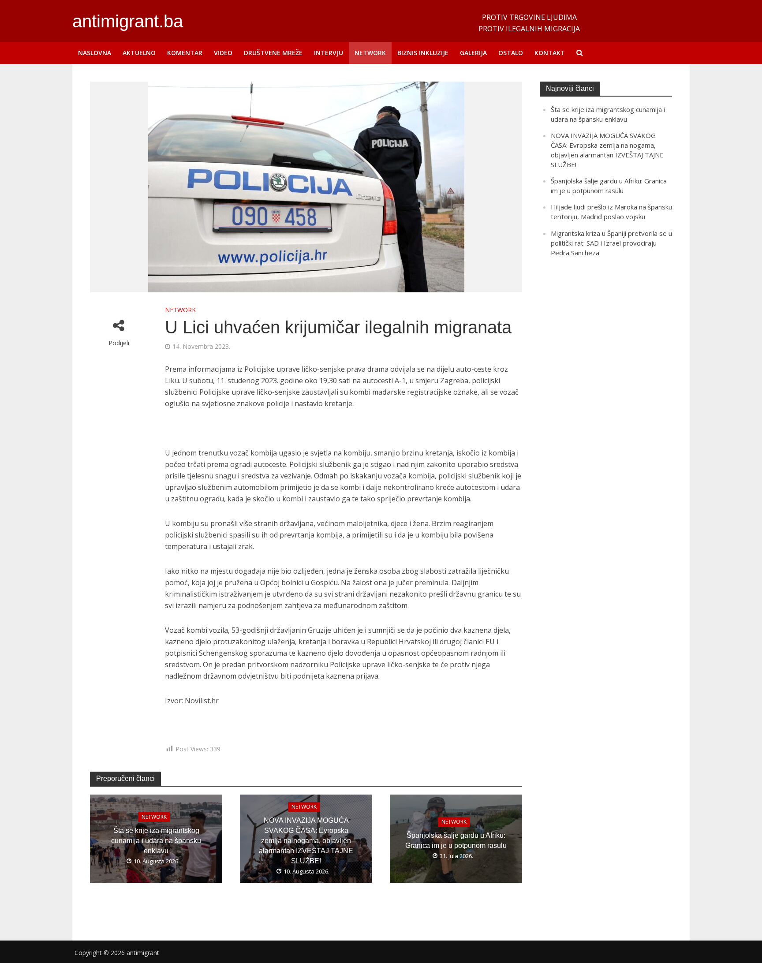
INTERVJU (328, 53)
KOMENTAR (184, 53)
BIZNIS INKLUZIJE (422, 53)
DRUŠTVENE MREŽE (273, 53)
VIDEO (223, 53)
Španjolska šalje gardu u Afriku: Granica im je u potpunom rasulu (456, 841)
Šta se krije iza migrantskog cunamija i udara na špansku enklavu (156, 841)
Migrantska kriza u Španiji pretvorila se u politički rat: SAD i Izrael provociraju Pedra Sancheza (611, 243)
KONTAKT (549, 53)
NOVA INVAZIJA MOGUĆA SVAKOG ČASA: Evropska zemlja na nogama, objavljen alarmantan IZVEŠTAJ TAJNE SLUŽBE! (306, 841)
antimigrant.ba (127, 21)
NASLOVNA (94, 53)
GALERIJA (473, 53)
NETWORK (370, 53)
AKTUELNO (139, 53)
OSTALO (510, 53)
